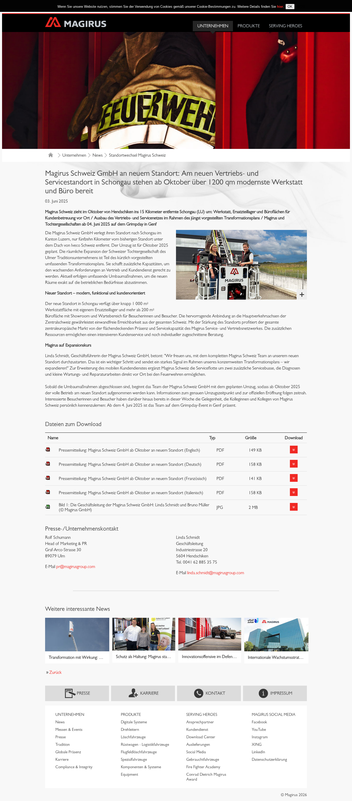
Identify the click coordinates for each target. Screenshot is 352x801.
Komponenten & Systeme (141, 767)
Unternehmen (212, 25)
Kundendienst (197, 729)
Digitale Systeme (134, 722)
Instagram (260, 737)
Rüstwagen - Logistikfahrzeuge (145, 744)
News (98, 155)
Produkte (249, 25)
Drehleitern (130, 729)
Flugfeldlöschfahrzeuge (139, 752)
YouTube (259, 729)
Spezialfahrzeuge (134, 759)
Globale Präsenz (68, 752)
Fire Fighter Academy (203, 767)
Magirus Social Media (273, 714)
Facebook (259, 722)
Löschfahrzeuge (133, 737)
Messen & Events (68, 729)
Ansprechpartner (200, 722)
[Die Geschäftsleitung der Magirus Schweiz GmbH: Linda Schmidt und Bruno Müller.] (241, 265)
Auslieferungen (198, 744)
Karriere (149, 693)
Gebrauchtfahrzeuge (202, 759)
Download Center (200, 737)
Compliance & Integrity (74, 767)
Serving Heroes (285, 25)
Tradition (62, 744)
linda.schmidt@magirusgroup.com (215, 572)
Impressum (281, 693)
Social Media (196, 752)
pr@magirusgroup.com (75, 566)
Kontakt (215, 693)
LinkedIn (258, 752)
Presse (83, 693)
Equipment (129, 774)
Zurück (55, 672)
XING (257, 744)
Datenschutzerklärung (269, 759)
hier (280, 7)
